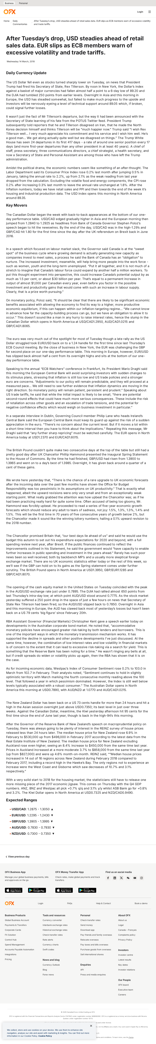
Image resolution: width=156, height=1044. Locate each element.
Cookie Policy (45, 1036)
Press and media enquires (93, 974)
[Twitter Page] (121, 878)
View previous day (18, 856)
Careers (122, 994)
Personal (23, 3)
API (82, 969)
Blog (45, 969)
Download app (87, 930)
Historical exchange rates (55, 930)
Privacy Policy (125, 939)
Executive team (125, 989)
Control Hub (10, 939)
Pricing (8, 959)
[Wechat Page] (128, 878)
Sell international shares (92, 954)
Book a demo (141, 903)
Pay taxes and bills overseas (94, 944)
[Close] (91, 1025)
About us (122, 920)
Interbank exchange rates (55, 925)
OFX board (123, 985)
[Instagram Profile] (141, 878)
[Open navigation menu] (149, 12)
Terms (131, 1037)
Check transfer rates (53, 935)
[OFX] (9, 11)
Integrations (10, 954)
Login (140, 11)
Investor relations (126, 969)
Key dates (123, 965)
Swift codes (48, 949)
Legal (121, 925)
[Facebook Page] (108, 878)
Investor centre (125, 955)
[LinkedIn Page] (114, 878)
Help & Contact (103, 903)
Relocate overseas (89, 939)
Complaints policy (126, 935)
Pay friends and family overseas (96, 935)
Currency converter (52, 920)
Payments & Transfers (16, 925)
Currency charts (50, 944)
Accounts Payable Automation (19, 949)
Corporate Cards (13, 930)
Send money (86, 925)
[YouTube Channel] (134, 878)
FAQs (69, 903)
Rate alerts (48, 939)
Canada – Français (127, 930)
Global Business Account (17, 920)
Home (6, 21)
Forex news (48, 974)
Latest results (124, 960)
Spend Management (15, 944)
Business (9, 3)
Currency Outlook (51, 965)
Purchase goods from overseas (95, 949)
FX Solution (10, 935)
